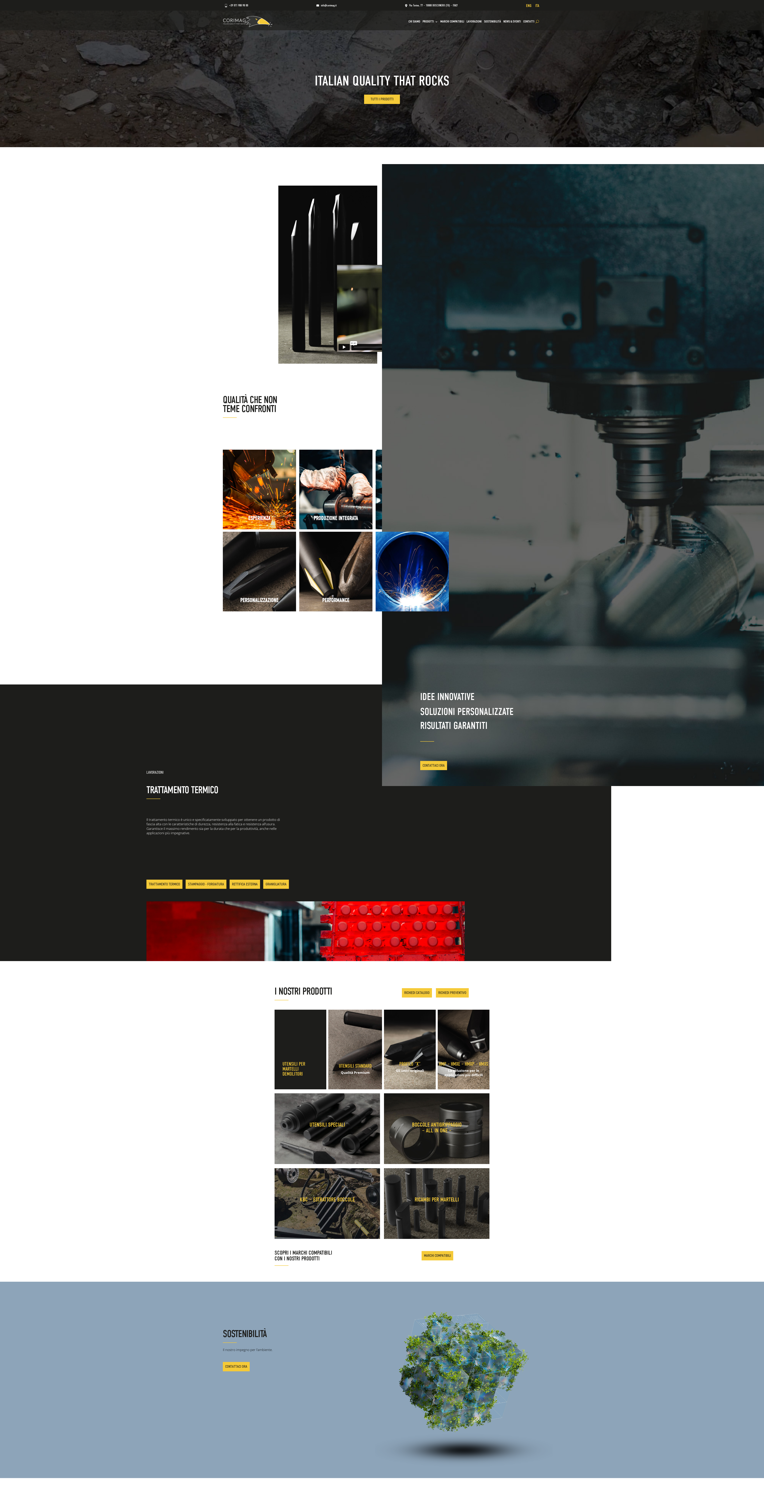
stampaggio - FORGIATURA (206, 884)
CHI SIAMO (414, 21)
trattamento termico (164, 884)
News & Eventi (512, 21)
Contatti (528, 21)
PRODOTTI (428, 21)
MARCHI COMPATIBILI (452, 21)
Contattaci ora (434, 765)
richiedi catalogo (417, 992)
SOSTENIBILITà (492, 21)
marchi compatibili (437, 1255)
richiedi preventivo (452, 992)
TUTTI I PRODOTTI (382, 99)
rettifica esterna (245, 884)
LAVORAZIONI (474, 21)
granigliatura (276, 884)
